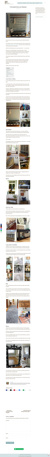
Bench (7, 71)
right (20, 242)
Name (7, 433)
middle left (9, 281)
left (14, 127)
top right (16, 127)
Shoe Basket (8, 70)
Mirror (7, 76)
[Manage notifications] (48, 455)
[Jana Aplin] (7, 385)
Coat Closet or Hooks (9, 69)
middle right (18, 127)
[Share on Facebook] (1, 224)
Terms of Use (26, 455)
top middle (14, 281)
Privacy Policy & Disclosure (21, 455)
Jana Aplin (18, 8)
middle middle (17, 281)
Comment (8, 420)
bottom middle (20, 281)
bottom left (16, 169)
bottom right (21, 127)
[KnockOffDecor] (11, 2)
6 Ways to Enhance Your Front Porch (13, 44)
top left (16, 242)
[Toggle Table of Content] (12, 68)
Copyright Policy (30, 455)
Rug (7, 75)
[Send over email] (1, 230)
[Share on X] (1, 226)
